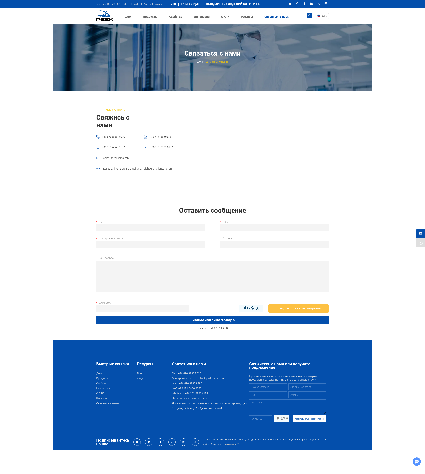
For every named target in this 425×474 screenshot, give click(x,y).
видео (140, 378)
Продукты (150, 16)
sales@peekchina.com (150, 4)
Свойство (175, 16)
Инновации (202, 16)
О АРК (225, 16)
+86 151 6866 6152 (161, 147)
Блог (140, 373)
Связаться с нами (276, 16)
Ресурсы (247, 16)
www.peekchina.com (196, 398)
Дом (128, 16)
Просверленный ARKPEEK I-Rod (213, 328)
